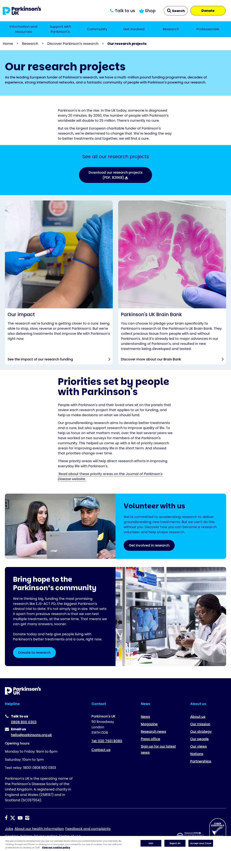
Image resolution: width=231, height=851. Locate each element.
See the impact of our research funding (59, 282)
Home (8, 43)
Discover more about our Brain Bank (172, 282)
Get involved (134, 29)
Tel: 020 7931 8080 (106, 741)
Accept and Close (200, 843)
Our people (199, 739)
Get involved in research (149, 545)
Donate (208, 10)
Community (97, 29)
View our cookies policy (56, 847)
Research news (153, 731)
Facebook (6, 817)
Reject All (175, 843)
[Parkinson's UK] (22, 10)
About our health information (39, 828)
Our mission (200, 724)
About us (197, 716)
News (145, 716)
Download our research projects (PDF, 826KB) (116, 175)
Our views (198, 746)
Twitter (12, 817)
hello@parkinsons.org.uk (31, 734)
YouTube (20, 817)
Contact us (100, 749)
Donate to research (34, 652)
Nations (196, 753)
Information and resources (23, 29)
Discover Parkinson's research (72, 43)
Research (171, 29)
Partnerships (200, 761)
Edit (151, 843)
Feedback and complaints (88, 828)
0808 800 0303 (24, 722)
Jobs (9, 828)
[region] (115, 843)
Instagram (27, 817)
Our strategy (201, 731)
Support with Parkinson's (60, 29)
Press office (150, 739)
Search (178, 10)
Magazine (149, 724)
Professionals (207, 29)
